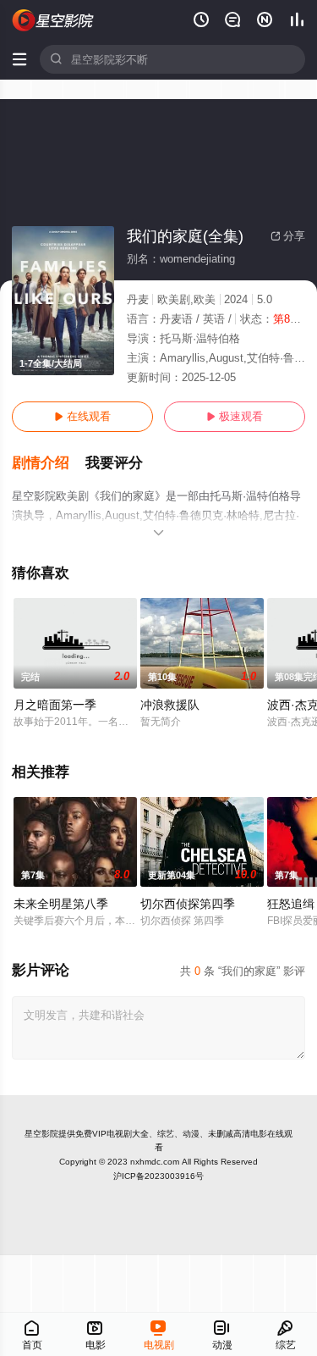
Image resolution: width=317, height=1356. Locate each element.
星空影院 (41, 1133)
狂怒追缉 (290, 903)
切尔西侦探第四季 (187, 903)
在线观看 (82, 416)
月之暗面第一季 (55, 704)
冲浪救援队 (169, 704)
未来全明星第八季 (61, 903)
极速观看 (234, 416)
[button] (48, 463)
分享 (288, 236)
